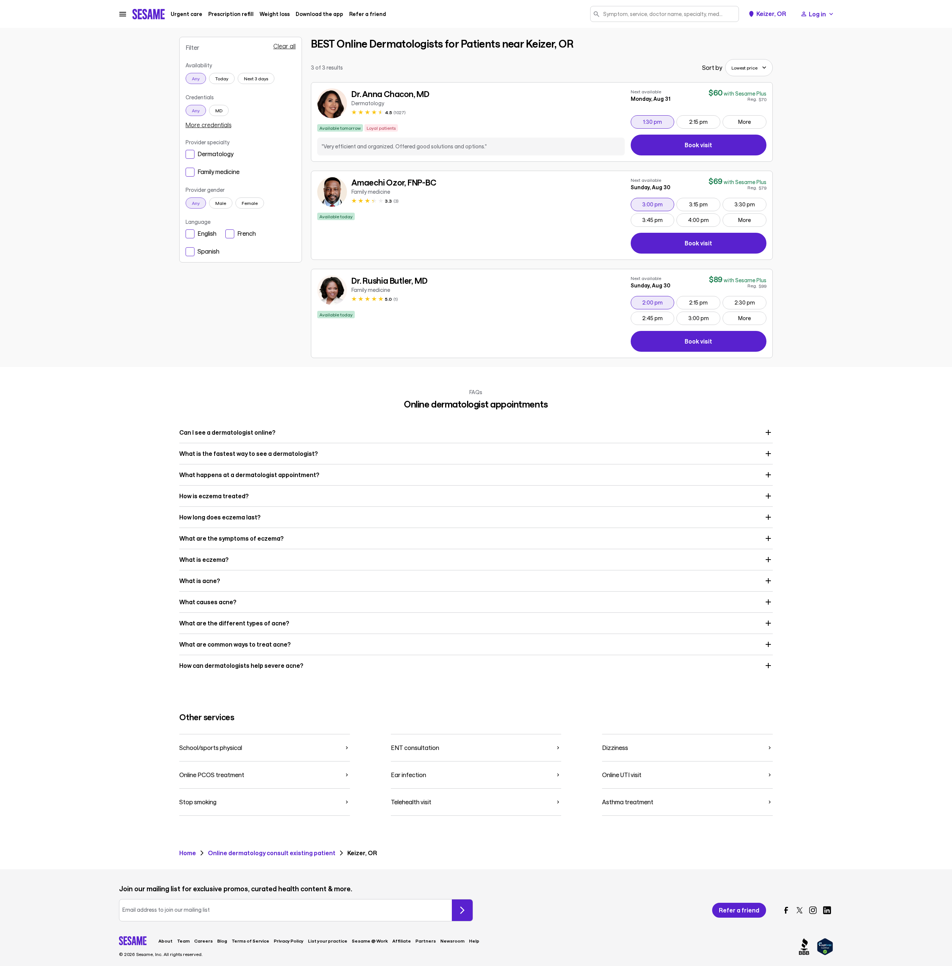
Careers (203, 940)
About (165, 940)
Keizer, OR (771, 14)
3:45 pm (658, 219)
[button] (476, 432)
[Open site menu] (122, 14)
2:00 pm (658, 302)
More (744, 122)
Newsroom (452, 940)
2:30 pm (750, 302)
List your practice (327, 940)
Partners (425, 940)
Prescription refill (231, 14)
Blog (222, 940)
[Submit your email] (462, 910)
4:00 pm (704, 219)
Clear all (284, 46)
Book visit (725, 146)
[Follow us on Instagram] (813, 910)
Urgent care (186, 14)
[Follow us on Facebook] (786, 910)
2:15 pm (704, 121)
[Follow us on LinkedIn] (827, 910)
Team (183, 940)
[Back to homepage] (148, 14)
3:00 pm (658, 204)
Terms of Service (250, 940)
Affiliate (401, 940)
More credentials (208, 125)
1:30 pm (658, 121)
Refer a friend (367, 14)
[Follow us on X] (799, 910)
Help (474, 940)
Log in (817, 13)
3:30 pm (750, 204)
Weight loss (275, 14)
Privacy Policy (288, 940)
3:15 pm (704, 204)
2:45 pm (658, 318)
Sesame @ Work (370, 940)
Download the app (319, 14)
